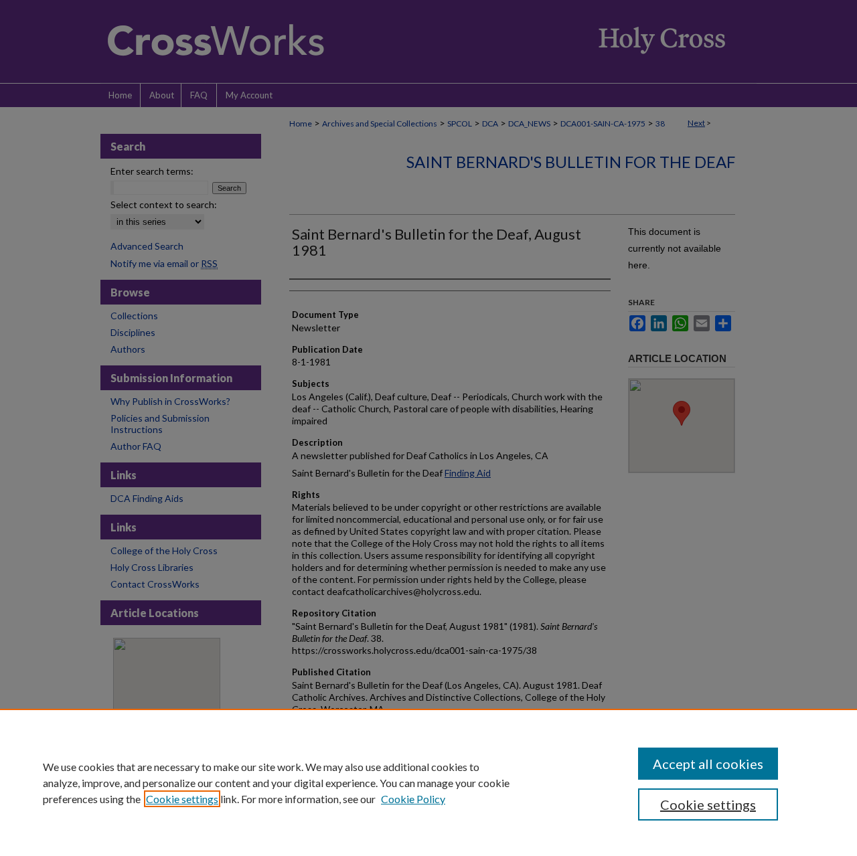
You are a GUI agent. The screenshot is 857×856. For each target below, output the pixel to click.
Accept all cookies (708, 764)
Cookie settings (182, 798)
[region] (428, 782)
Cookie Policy (413, 798)
